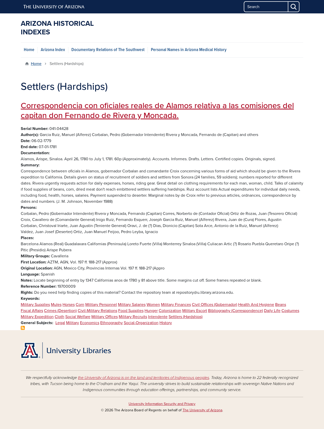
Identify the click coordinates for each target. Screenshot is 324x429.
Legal (60, 322)
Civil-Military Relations (97, 310)
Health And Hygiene (256, 304)
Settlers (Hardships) (185, 316)
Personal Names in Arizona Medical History (189, 50)
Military (72, 322)
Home (29, 50)
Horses (69, 304)
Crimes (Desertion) (60, 310)
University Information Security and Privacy (162, 404)
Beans (280, 304)
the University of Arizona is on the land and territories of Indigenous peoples (143, 377)
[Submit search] (293, 6)
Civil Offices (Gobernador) (214, 304)
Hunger (151, 310)
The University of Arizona (202, 410)
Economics (89, 322)
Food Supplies (131, 310)
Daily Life (272, 310)
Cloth (59, 316)
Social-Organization (141, 322)
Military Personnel (101, 304)
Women (153, 304)
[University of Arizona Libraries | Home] (66, 350)
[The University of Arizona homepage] (54, 7)
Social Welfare (77, 316)
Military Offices (104, 316)
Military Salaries (132, 304)
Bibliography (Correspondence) (235, 310)
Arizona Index (53, 50)
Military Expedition (37, 316)
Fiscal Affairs (32, 310)
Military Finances (176, 304)
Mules (56, 304)
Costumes (290, 310)
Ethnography (111, 322)
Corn (80, 304)
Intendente (158, 316)
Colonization (170, 310)
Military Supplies (35, 304)
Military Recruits (133, 316)
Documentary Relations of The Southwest (108, 50)
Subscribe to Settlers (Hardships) (23, 328)
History (165, 322)
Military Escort (194, 310)
